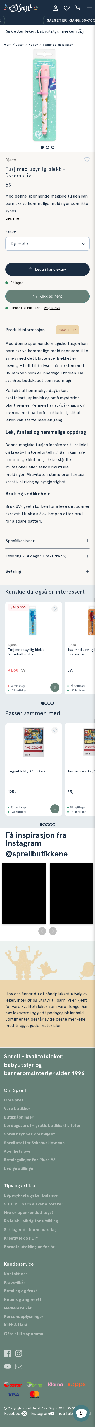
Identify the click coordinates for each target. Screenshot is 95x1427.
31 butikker (79, 690)
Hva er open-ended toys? (29, 1212)
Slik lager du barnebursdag (30, 1230)
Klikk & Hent (16, 1325)
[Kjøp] (54, 687)
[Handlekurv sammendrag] (78, 8)
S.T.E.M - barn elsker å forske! (33, 1204)
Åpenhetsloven (18, 1151)
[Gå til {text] (7, 1354)
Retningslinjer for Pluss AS (30, 1160)
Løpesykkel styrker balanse (31, 1195)
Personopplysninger (24, 1317)
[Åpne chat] (81, 1413)
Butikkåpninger (19, 1117)
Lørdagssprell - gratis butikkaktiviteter (42, 1126)
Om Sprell (13, 1100)
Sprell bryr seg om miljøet (29, 1134)
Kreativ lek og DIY (21, 1238)
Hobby (33, 44)
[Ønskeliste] (67, 8)
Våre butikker (17, 1108)
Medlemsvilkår (18, 1308)
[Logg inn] (56, 8)
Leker (20, 44)
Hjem (7, 44)
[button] (42, 147)
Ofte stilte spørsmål (24, 1334)
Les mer (13, 218)
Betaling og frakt (20, 1291)
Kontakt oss (16, 1274)
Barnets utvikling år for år (29, 1247)
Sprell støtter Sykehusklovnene (34, 1143)
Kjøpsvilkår (14, 1282)
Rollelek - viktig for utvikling (31, 1221)
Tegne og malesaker (57, 44)
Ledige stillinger (19, 1168)
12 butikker (19, 690)
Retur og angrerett (22, 1299)
